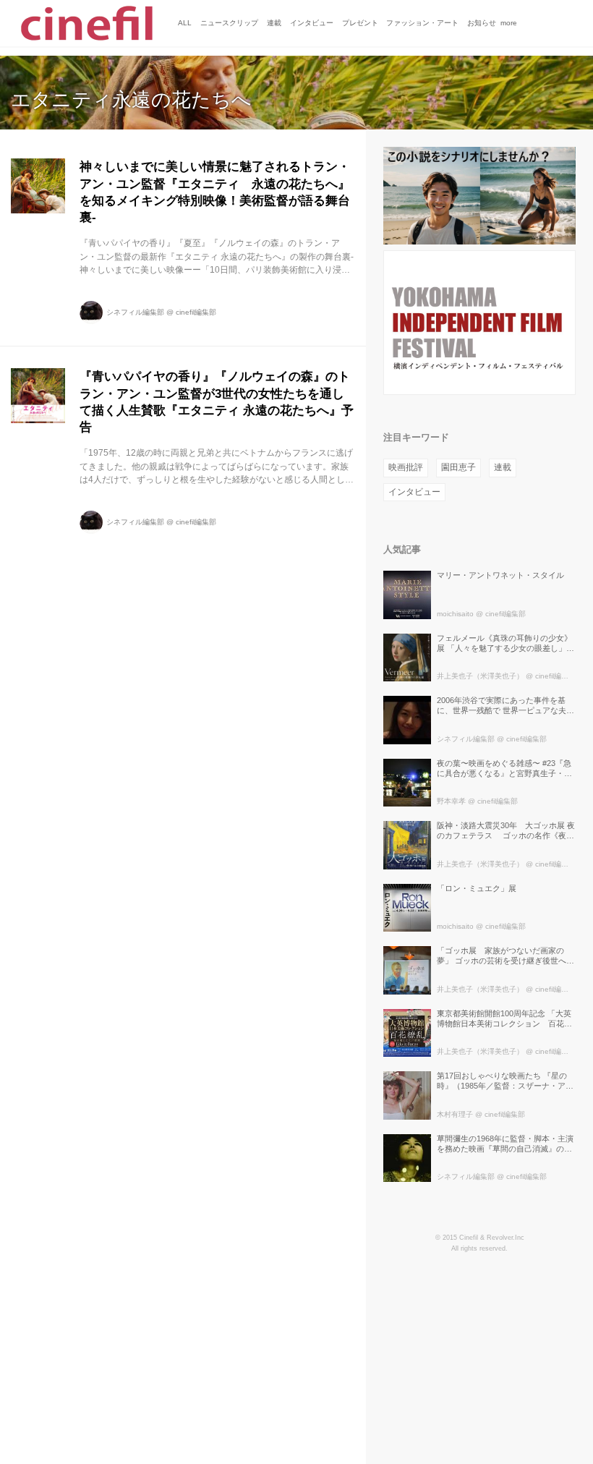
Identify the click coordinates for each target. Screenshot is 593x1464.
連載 (502, 467)
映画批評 (405, 467)
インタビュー (414, 492)
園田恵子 (458, 467)
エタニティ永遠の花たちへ (131, 100)
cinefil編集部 (196, 312)
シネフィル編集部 (135, 312)
